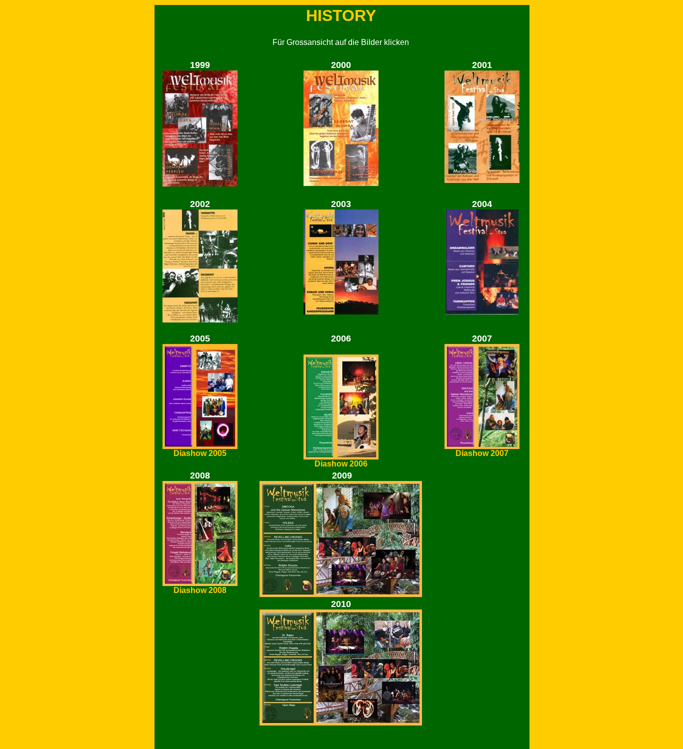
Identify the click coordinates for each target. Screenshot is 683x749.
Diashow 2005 (200, 453)
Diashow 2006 (341, 464)
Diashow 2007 (482, 453)
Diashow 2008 (200, 590)
